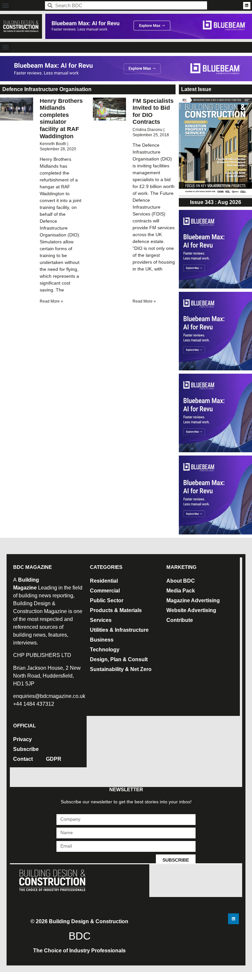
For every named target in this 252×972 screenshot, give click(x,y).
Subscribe (26, 749)
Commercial (105, 590)
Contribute (179, 620)
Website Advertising (191, 610)
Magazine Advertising (193, 600)
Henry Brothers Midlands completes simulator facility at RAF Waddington (61, 119)
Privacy (22, 739)
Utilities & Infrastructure (119, 630)
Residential (104, 581)
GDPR (53, 759)
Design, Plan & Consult (119, 659)
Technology (104, 649)
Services (101, 620)
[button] (5, 5)
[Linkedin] (246, 5)
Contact (23, 759)
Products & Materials (116, 610)
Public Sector (106, 600)
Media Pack (180, 590)
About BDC (180, 581)
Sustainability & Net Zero (121, 669)
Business (102, 640)
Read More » (51, 301)
